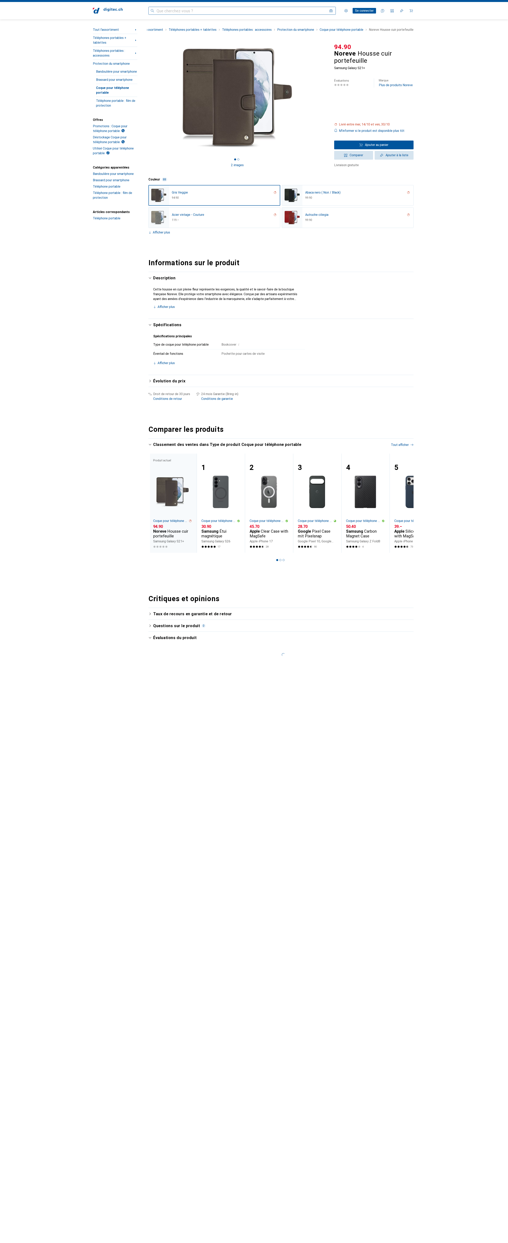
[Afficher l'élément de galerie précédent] (148, 98)
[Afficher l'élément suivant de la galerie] (327, 98)
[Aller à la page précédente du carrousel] (156, 503)
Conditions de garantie (217, 399)
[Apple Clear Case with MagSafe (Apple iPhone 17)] (269, 503)
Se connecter (364, 11)
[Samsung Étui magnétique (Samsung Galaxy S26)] (221, 503)
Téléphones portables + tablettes (109, 40)
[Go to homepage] (108, 11)
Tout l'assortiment (106, 30)
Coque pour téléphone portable (112, 90)
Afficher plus (161, 232)
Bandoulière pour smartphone (116, 71)
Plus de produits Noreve (396, 83)
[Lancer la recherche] (152, 11)
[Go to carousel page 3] (284, 560)
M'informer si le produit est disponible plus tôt (371, 131)
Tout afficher (400, 445)
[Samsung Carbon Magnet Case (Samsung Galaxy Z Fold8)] (365, 503)
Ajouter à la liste (397, 155)
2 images (237, 165)
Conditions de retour (167, 399)
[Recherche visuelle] (331, 11)
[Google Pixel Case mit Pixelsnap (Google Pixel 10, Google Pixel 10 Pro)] (317, 503)
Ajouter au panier (376, 145)
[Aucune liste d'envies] (401, 11)
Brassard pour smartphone (114, 80)
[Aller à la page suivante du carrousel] (406, 503)
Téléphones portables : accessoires (109, 53)
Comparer (356, 155)
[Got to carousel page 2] (238, 159)
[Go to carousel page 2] (280, 560)
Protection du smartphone (111, 64)
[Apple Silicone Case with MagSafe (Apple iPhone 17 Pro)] (414, 503)
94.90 (342, 46)
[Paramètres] (346, 11)
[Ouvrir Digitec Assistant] (382, 11)
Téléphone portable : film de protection (115, 103)
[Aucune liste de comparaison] (392, 11)
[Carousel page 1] (235, 159)
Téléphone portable (106, 186)
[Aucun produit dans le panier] (411, 11)
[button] (374, 124)
